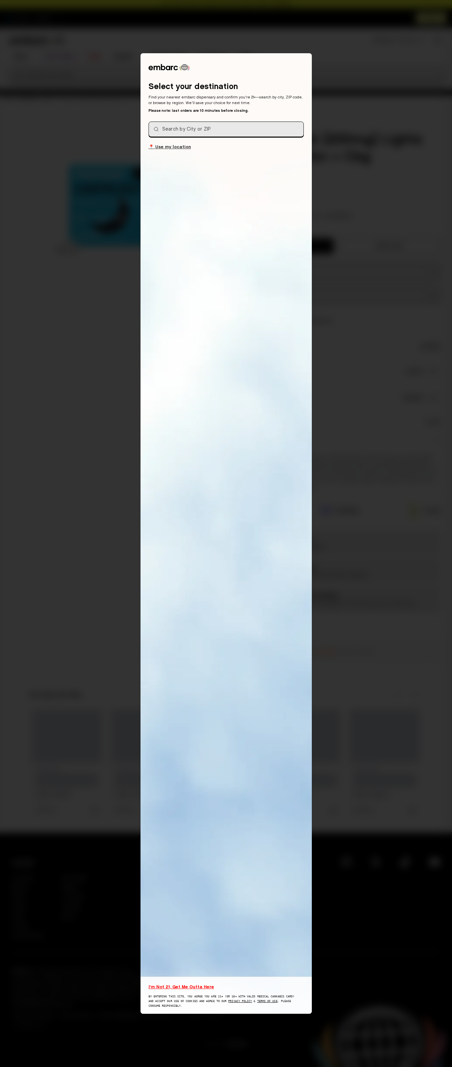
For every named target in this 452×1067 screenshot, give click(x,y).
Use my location (170, 146)
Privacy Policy (240, 1001)
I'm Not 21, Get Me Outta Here (181, 986)
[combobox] (226, 129)
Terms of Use (267, 1001)
